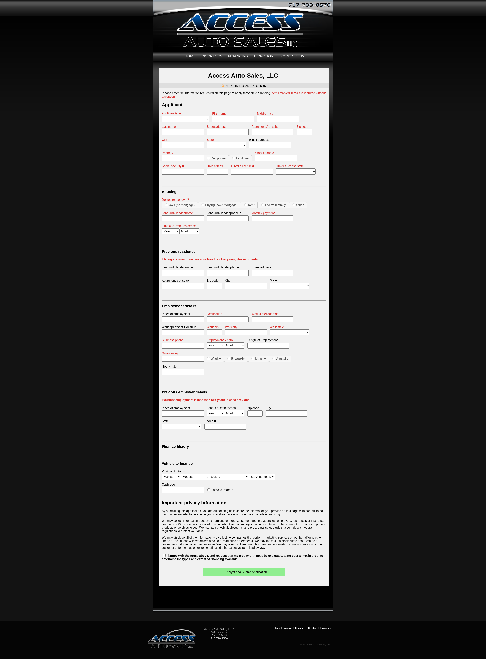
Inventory (211, 56)
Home (190, 56)
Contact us (292, 56)
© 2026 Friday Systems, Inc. (315, 645)
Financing (238, 56)
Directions (265, 56)
